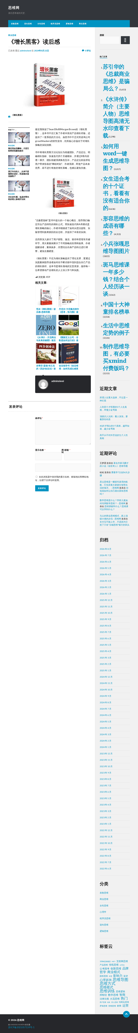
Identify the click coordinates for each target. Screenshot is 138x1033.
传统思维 (114, 964)
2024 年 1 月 (105, 747)
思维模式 (106, 987)
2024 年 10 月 (106, 689)
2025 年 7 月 (105, 632)
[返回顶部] (126, 1014)
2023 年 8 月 (105, 779)
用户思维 (103, 1002)
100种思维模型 (105, 961)
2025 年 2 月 (105, 664)
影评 (126, 976)
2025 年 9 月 (105, 619)
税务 (108, 1002)
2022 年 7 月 (105, 862)
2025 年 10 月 (106, 613)
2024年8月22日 (41, 50)
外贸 (110, 976)
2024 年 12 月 (106, 676)
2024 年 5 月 (105, 721)
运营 (125, 1005)
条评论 (39, 418)
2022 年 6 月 (105, 868)
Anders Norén (17, 1025)
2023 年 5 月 (105, 798)
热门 (124, 998)
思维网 (14, 8)
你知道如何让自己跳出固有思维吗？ (114, 490)
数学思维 (113, 994)
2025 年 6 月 (105, 638)
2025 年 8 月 (105, 625)
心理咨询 (106, 979)
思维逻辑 (120, 991)
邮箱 (67, 450)
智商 (122, 994)
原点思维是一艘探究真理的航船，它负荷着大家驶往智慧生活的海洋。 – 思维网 (114, 484)
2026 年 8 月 (105, 549)
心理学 (103, 912)
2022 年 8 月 (105, 855)
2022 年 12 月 (106, 830)
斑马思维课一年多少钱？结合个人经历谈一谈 (116, 279)
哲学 (103, 972)
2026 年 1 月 (105, 593)
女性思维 (41, 24)
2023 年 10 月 (106, 766)
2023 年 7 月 (105, 785)
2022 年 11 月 (106, 836)
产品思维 (104, 965)
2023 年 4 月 (105, 804)
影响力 (118, 975)
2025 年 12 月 (106, 600)
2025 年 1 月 (105, 670)
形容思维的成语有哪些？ (116, 225)
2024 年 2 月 (105, 740)
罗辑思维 (103, 1006)
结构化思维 (124, 1002)
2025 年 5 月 (105, 644)
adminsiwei (25, 50)
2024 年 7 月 (105, 708)
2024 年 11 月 (106, 683)
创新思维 (116, 968)
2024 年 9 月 (105, 696)
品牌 (125, 968)
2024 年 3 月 (105, 734)
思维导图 (120, 979)
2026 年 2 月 (105, 587)
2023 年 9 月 (105, 772)
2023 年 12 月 (106, 753)
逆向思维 (28, 24)
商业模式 (113, 972)
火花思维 (115, 998)
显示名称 (40, 450)
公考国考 (104, 968)
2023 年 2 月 (105, 817)
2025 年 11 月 (106, 606)
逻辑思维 (69, 24)
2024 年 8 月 (105, 702)
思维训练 (107, 991)
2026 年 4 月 (105, 574)
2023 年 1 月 (105, 823)
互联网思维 (122, 961)
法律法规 (104, 998)
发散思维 (15, 24)
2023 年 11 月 (106, 760)
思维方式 (107, 983)
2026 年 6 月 (105, 561)
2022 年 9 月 (105, 849)
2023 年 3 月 (105, 811)
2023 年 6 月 (105, 791)
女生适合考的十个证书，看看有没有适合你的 (116, 193)
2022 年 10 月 (106, 843)
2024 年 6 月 (105, 715)
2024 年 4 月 (105, 728)
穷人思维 (114, 1002)
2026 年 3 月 (105, 581)
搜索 (102, 35)
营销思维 (112, 1006)
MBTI (113, 961)
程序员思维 (55, 24)
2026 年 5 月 (105, 568)
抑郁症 (103, 994)
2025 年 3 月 (105, 657)
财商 (119, 1005)
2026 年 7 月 (105, 555)
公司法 (122, 965)
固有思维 (104, 976)
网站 (63, 451)
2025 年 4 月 (105, 651)
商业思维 (83, 24)
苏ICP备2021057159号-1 (21, 1027)
